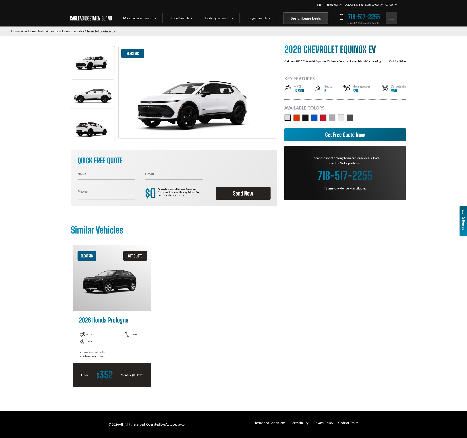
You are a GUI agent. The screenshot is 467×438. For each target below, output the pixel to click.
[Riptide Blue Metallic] (314, 118)
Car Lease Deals (33, 31)
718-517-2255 (364, 16)
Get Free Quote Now (345, 134)
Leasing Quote (463, 221)
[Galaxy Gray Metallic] (350, 118)
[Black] (305, 118)
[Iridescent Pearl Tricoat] (288, 118)
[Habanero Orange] (297, 118)
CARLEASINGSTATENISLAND (91, 18)
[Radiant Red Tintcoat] (323, 118)
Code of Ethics (348, 423)
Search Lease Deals (306, 18)
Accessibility (299, 423)
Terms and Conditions (269, 423)
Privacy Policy (323, 423)
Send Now (243, 193)
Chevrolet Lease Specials (64, 31)
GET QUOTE (135, 256)
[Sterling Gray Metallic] (332, 118)
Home (15, 31)
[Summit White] (341, 118)
